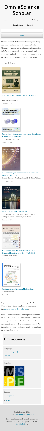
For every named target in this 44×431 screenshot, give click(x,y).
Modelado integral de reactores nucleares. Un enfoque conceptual (20, 174)
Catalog (35, 20)
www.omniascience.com (24, 415)
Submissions (18, 25)
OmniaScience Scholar (22, 10)
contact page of (16, 309)
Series (8, 400)
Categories (10, 396)
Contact (30, 25)
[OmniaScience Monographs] (9, 375)
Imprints (15, 20)
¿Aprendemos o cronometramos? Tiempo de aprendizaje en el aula (19, 96)
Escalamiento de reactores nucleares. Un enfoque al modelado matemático (21, 135)
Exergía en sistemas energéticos (14, 212)
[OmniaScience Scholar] (19, 375)
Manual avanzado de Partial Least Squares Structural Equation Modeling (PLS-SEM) (18, 251)
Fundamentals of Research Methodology (18, 289)
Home (6, 20)
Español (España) (11, 352)
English (7, 356)
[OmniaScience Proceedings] (9, 385)
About (25, 20)
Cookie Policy (21, 424)
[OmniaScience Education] (19, 385)
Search (22, 35)
